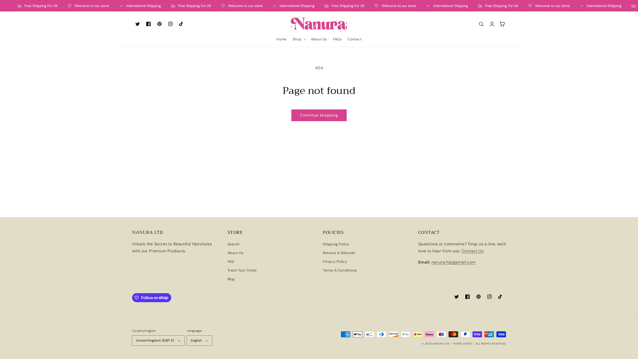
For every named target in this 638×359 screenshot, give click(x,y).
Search (234, 244)
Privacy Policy (335, 261)
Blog (231, 279)
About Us (235, 253)
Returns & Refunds (339, 253)
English (196, 340)
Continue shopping (319, 115)
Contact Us (472, 251)
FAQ (231, 261)
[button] (299, 39)
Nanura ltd (441, 343)
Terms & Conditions (340, 270)
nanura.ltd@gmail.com (453, 262)
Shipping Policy (336, 244)
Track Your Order (242, 270)
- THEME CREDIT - (463, 343)
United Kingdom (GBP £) (155, 340)
